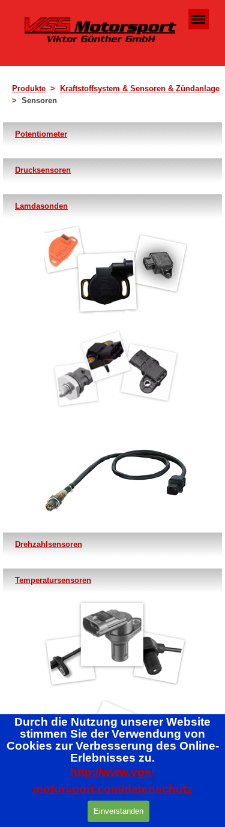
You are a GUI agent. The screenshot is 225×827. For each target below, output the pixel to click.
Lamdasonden (41, 206)
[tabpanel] (116, 95)
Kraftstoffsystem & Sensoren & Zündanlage (140, 88)
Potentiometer (41, 134)
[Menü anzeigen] (198, 19)
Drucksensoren (43, 170)
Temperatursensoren (53, 580)
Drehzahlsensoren (48, 544)
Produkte (29, 88)
